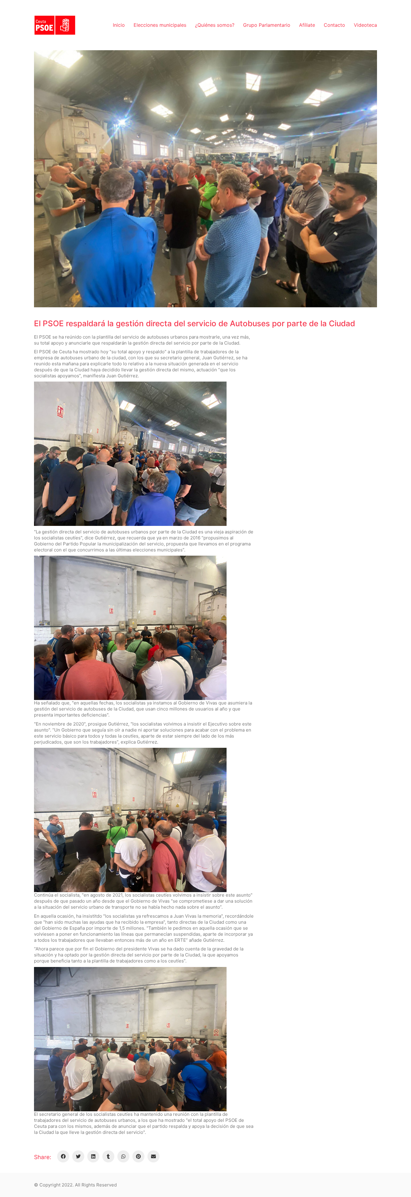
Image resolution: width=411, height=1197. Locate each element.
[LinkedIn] (93, 1156)
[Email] (153, 1156)
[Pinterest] (138, 1156)
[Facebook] (63, 1156)
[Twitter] (78, 1156)
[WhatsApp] (123, 1156)
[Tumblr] (108, 1156)
